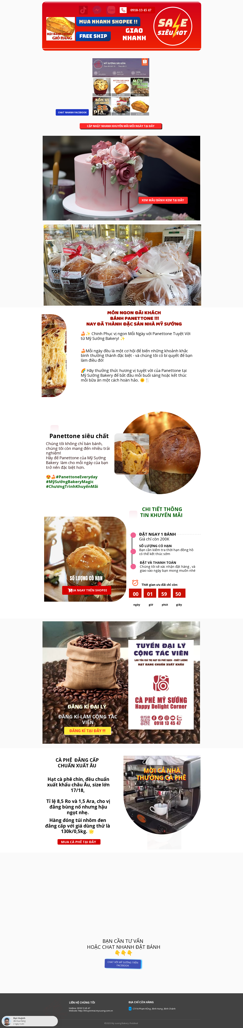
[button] (79, 841)
